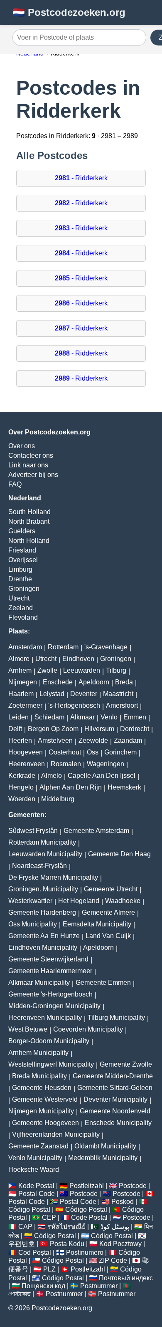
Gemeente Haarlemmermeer (50, 970)
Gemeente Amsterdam (96, 830)
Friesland (22, 550)
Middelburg (57, 798)
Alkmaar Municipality (39, 982)
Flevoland (23, 617)
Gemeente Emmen (103, 982)
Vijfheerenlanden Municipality (56, 1134)
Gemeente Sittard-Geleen (114, 1087)
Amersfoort (122, 705)
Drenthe (20, 579)
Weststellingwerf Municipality (51, 1064)
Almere (18, 658)
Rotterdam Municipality (42, 842)
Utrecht (18, 598)
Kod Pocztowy (120, 1243)
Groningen (23, 588)
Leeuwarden (81, 670)
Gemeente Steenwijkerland (48, 959)
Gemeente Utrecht (110, 889)
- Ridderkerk (81, 178)
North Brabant (28, 521)
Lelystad (51, 693)
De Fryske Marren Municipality (53, 877)
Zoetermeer (25, 705)
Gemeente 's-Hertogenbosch (50, 994)
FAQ (15, 484)
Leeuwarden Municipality (45, 854)
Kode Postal (36, 1185)
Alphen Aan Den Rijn (70, 787)
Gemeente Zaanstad (38, 1146)
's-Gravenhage (106, 647)
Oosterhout (65, 752)
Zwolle (47, 670)
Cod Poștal (34, 1252)
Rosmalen (66, 763)
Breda (124, 682)
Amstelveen (55, 740)
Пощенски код (43, 1285)
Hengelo (21, 787)
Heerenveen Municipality (45, 1017)
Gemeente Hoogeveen (45, 1122)
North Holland (28, 540)
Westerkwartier (30, 900)
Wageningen (105, 763)
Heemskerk (124, 787)
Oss (92, 752)
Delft (15, 728)
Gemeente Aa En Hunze (44, 935)
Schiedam (49, 717)
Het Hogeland (78, 900)
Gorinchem (120, 752)
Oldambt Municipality (105, 1146)
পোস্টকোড (19, 1293)
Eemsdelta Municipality (97, 924)
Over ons (21, 445)
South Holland (29, 511)
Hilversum (99, 728)
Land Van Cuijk (108, 935)
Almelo (51, 775)
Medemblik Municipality (102, 1157)
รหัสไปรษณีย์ (66, 1226)
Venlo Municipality (35, 1157)
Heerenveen (26, 763)
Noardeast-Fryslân (39, 865)
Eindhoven (78, 658)
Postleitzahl (86, 1185)
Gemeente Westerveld (45, 1099)
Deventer (83, 693)
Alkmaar (82, 717)
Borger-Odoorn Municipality (48, 1040)
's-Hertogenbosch (74, 705)
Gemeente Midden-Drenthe (113, 1076)
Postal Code (36, 1193)
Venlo (109, 717)
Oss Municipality (32, 924)
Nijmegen (22, 682)
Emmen (134, 717)
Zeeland (20, 607)
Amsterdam (25, 647)
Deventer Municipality (115, 1099)
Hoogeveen (25, 752)
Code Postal (89, 1217)
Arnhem (20, 670)
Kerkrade (21, 775)
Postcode (133, 1185)
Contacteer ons (30, 455)
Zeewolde (93, 740)
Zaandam (128, 740)
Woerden (21, 798)
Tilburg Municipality (116, 1017)
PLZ (49, 1269)
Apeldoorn (94, 682)
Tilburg (116, 670)
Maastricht (118, 693)
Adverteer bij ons (33, 474)
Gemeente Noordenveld (115, 1111)
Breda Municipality (39, 1076)
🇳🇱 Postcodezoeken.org (68, 12)
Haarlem (21, 693)
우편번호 (21, 1243)
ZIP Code (113, 1260)
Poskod (122, 1201)
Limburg (20, 569)
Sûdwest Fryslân (33, 830)
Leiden (18, 717)
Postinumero (84, 1252)
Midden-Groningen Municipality (54, 1005)
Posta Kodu (67, 1243)
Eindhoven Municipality (42, 947)
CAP (25, 1226)
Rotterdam (63, 647)
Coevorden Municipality (88, 1029)
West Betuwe (27, 1029)
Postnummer (99, 1285)
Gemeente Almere (108, 912)
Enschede (58, 682)
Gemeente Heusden (41, 1087)
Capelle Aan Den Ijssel (101, 775)
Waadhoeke (122, 900)
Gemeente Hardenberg (42, 912)
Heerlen (20, 740)
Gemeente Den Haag (119, 854)
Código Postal (29, 1209)
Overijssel (23, 559)
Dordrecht (134, 728)
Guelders (21, 531)
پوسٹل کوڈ (115, 1226)
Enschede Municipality (118, 1122)
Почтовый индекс (126, 1278)
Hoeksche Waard (33, 1169)
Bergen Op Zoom (53, 728)
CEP (49, 1217)
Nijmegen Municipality (41, 1111)
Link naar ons (28, 465)
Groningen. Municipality (43, 889)
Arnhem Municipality (38, 1052)
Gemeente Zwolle (126, 1064)
